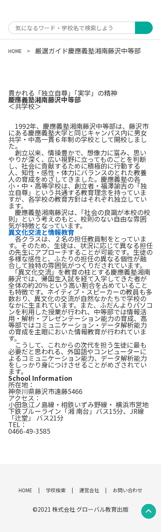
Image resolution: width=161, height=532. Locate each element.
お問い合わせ (127, 489)
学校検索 (56, 489)
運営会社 (89, 489)
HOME (15, 50)
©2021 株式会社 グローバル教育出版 (80, 509)
